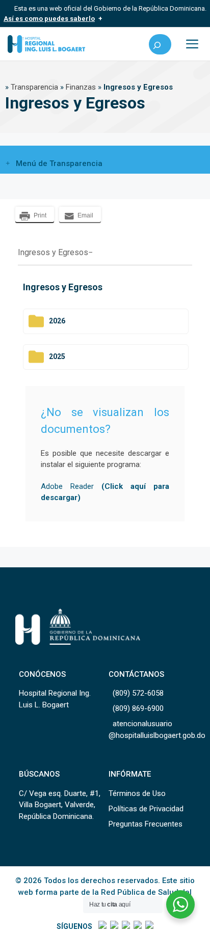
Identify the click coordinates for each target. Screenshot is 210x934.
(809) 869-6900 (138, 708)
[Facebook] (102, 926)
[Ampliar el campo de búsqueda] (160, 44)
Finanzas (81, 87)
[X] (113, 926)
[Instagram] (125, 926)
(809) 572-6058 (138, 693)
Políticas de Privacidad (146, 808)
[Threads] (137, 926)
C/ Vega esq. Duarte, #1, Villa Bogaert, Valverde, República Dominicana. (59, 805)
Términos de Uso (137, 793)
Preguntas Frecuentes (145, 824)
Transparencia (34, 87)
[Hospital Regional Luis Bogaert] (46, 44)
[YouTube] (148, 926)
